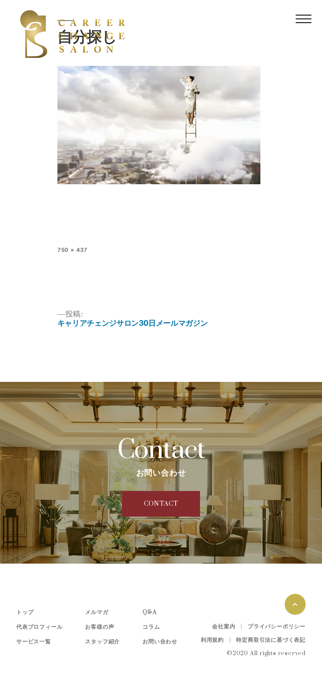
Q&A (149, 612)
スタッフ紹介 (102, 642)
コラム (151, 627)
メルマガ (96, 612)
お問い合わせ (160, 642)
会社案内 (223, 626)
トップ (25, 612)
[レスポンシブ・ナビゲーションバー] (303, 19)
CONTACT (161, 504)
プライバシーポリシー (277, 626)
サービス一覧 (33, 642)
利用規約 (212, 640)
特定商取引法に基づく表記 (271, 640)
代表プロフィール (39, 627)
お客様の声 (99, 627)
